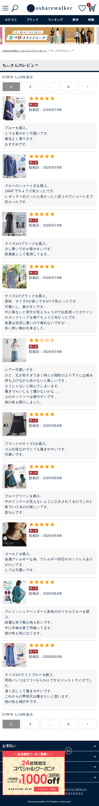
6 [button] (69, 87)
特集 (91, 19)
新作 (76, 19)
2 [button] (30, 87)
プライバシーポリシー (74, 789)
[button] (88, 86)
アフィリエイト (74, 793)
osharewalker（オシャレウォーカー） (24, 50)
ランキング (55, 19)
